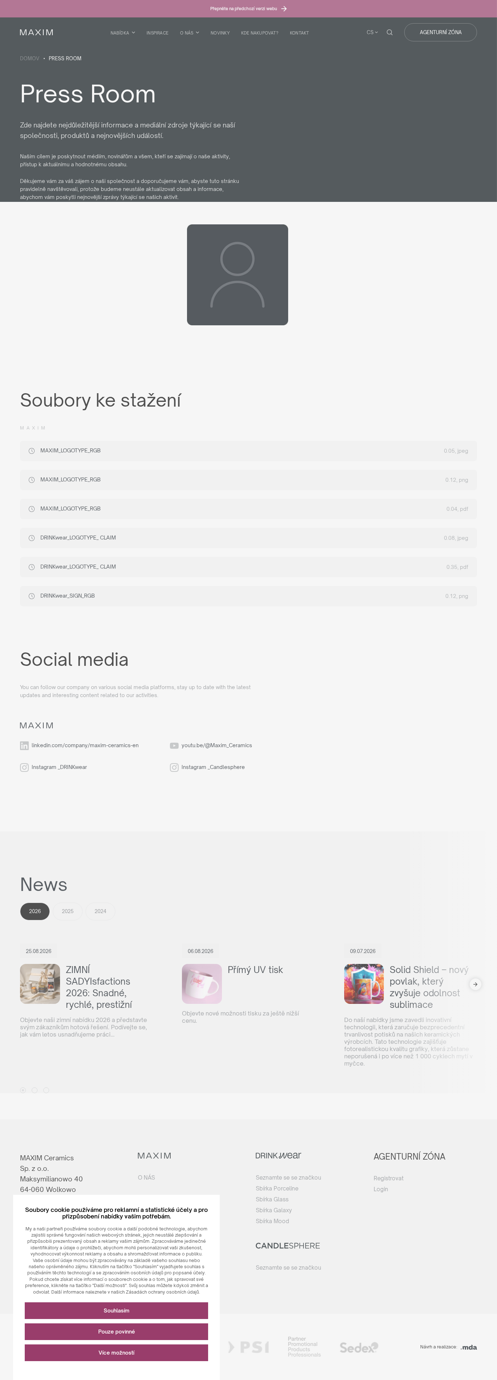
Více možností (116, 1353)
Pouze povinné (116, 1331)
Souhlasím (117, 1310)
